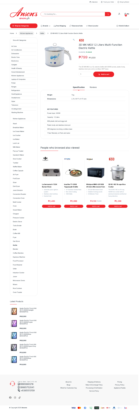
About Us (69, 382)
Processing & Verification (94, 388)
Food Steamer (17, 265)
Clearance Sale (76, 26)
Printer (13, 83)
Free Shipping (60, 26)
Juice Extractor (18, 190)
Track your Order (107, 2)
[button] (74, 39)
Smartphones (15, 98)
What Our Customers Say (68, 388)
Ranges (13, 87)
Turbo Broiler (17, 225)
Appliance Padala (119, 388)
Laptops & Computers (18, 79)
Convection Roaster (19, 194)
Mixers (15, 284)
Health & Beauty (16, 68)
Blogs (68, 385)
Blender (15, 249)
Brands (44, 26)
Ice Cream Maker (18, 131)
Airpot (15, 123)
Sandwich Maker (18, 155)
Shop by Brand (123, 2)
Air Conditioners (16, 50)
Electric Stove (17, 221)
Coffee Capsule (18, 170)
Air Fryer (16, 174)
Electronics (15, 61)
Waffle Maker (17, 167)
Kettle (42, 33)
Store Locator (92, 26)
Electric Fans (15, 57)
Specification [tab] (79, 87)
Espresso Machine (19, 257)
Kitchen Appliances (26, 33)
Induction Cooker (18, 273)
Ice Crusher (16, 135)
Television (14, 105)
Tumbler (15, 163)
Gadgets (14, 65)
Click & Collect (122, 26)
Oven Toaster (17, 292)
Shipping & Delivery (94, 382)
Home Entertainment (18, 72)
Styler (13, 101)
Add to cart (105, 74)
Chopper (16, 214)
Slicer (15, 182)
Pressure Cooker (18, 218)
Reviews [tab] (93, 87)
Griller (15, 269)
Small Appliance (16, 94)
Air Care (14, 46)
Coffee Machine (18, 253)
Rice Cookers (17, 288)
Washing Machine (17, 112)
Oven (14, 206)
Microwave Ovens (19, 280)
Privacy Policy (119, 385)
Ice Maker (16, 139)
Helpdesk (93, 2)
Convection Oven (19, 198)
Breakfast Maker (18, 127)
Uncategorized (16, 109)
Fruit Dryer (16, 178)
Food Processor (18, 261)
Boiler (15, 229)
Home (12, 33)
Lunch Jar (16, 143)
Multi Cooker (17, 202)
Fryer (14, 237)
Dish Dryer (16, 186)
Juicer (15, 276)
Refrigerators (15, 90)
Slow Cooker (17, 159)
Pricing (119, 382)
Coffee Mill (16, 233)
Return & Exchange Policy (94, 385)
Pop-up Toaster (18, 151)
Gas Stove (16, 241)
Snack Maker (17, 210)
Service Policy (94, 391)
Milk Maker (16, 147)
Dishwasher (15, 53)
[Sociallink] (10, 397)
